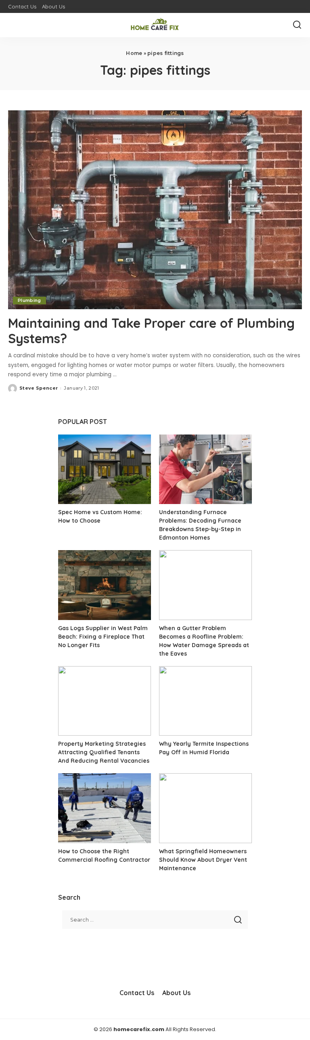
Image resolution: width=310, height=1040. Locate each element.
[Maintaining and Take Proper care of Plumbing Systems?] (155, 209)
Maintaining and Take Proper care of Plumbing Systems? (151, 330)
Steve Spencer (38, 388)
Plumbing (29, 300)
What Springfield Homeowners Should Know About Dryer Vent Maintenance (203, 860)
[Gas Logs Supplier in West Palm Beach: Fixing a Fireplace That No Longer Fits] (104, 585)
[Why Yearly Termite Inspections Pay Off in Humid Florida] (205, 701)
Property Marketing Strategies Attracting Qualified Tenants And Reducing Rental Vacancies (103, 752)
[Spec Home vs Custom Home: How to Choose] (104, 469)
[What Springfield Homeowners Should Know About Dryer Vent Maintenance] (205, 808)
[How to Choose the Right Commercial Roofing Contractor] (104, 808)
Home (134, 53)
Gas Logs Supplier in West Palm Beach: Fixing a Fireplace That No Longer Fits (103, 636)
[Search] (297, 25)
